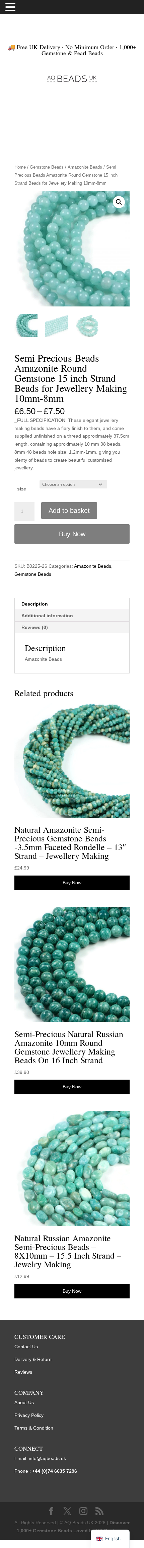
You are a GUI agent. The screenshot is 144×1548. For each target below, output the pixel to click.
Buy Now (72, 534)
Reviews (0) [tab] (34, 627)
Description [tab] (34, 604)
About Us (24, 1402)
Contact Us (26, 1346)
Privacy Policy (29, 1415)
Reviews (23, 1372)
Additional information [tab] (47, 615)
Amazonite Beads (85, 167)
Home (20, 167)
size (21, 488)
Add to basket (69, 510)
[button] (119, 202)
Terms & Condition (33, 1428)
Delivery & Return (33, 1359)
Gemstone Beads (47, 167)
